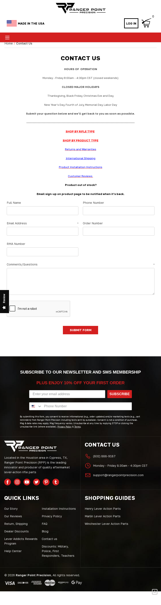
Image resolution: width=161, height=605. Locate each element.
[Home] (80, 8)
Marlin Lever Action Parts (103, 516)
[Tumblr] (55, 482)
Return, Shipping (16, 523)
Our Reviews (13, 516)
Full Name (14, 202)
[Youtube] (26, 482)
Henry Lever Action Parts (103, 508)
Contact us (49, 539)
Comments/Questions (81, 264)
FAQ (44, 523)
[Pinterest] (46, 482)
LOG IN (131, 23)
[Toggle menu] (7, 37)
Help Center (13, 551)
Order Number (93, 223)
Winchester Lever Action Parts (106, 523)
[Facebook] (7, 482)
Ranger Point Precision (33, 575)
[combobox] (35, 406)
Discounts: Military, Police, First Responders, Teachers (58, 551)
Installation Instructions (59, 508)
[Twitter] (36, 482)
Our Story (11, 508)
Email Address (42, 223)
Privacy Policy (52, 516)
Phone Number (93, 202)
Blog (45, 531)
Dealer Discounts (16, 531)
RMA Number (16, 244)
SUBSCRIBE (119, 394)
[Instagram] (17, 482)
